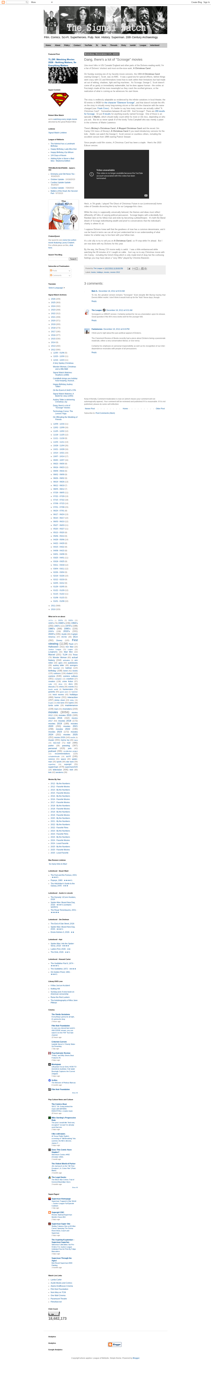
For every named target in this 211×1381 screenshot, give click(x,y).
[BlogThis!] (136, 268)
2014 (53, 342)
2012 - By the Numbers (60, 783)
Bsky (123, 45)
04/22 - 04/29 (59, 543)
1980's (51, 628)
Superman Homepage (61, 1199)
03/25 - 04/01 (59, 558)
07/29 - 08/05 (59, 493)
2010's (66, 631)
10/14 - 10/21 (59, 453)
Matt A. (95, 291)
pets (70, 748)
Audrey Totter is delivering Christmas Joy (64, 401)
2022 (53, 313)
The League (97, 310)
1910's (60, 620)
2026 (53, 299)
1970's (68, 626)
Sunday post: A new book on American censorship (62, 993)
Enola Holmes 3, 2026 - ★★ (62, 932)
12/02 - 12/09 (59, 427)
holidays (100, 272)
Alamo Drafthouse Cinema (62, 1286)
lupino (71, 703)
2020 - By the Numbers (60, 818)
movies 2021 (70, 726)
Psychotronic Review (61, 1053)
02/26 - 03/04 (59, 572)
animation (66, 660)
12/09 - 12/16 (59, 424)
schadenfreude (54, 756)
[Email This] (133, 268)
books (93, 272)
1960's (57, 626)
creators (51, 681)
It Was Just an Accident (60, 985)
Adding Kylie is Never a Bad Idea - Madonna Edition (62, 159)
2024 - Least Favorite (59, 843)
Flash (71, 644)
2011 (53, 606)
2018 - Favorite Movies (60, 809)
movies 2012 (115, 272)
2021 (53, 317)
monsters (67, 709)
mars (56, 709)
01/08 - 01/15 (59, 598)
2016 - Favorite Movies (60, 799)
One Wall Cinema (58, 1295)
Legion (70, 649)
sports (59, 762)
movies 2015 (65, 715)
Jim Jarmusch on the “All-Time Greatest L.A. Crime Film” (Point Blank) (64, 1168)
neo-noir (56, 743)
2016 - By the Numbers (60, 796)
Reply (94, 301)
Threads (113, 45)
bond (65, 671)
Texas (75, 655)
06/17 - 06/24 (59, 514)
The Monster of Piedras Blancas (64, 1083)
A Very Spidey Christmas (63, 363)
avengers (74, 665)
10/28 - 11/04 (59, 446)
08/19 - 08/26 (59, 482)
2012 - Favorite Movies (60, 787)
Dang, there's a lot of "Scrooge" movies (61, 406)
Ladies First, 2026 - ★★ (61, 949)
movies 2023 (55, 731)
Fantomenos (97, 329)
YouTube (88, 45)
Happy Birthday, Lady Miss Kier (64, 149)
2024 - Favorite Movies (60, 840)
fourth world (53, 689)
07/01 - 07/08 (59, 507)
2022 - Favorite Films (59, 828)
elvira (61, 687)
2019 (53, 324)
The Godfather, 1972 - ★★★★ (63, 969)
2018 (53, 328)
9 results (107, 114)
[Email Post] (129, 268)
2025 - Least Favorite (59, 853)
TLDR (65, 655)
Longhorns (52, 652)
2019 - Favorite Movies (60, 815)
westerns (59, 772)
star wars (70, 762)
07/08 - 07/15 (59, 503)
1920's (70, 620)
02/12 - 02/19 (59, 579)
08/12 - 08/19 (59, 485)
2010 (53, 609)
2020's (51, 634)
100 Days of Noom (58, 155)
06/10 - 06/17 (59, 518)
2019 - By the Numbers (60, 812)
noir (69, 742)
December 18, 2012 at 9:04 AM (112, 291)
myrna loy (65, 740)
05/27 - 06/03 (59, 525)
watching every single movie (65, 119)
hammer (75, 692)
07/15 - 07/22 (59, 500)
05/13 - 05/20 (59, 532)
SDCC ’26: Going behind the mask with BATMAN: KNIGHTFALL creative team (62, 1109)
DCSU (64, 637)
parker (51, 746)
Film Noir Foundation (61, 1026)
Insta (104, 45)
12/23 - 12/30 (59, 356)
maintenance (71, 705)
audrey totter (58, 665)
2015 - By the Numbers (60, 790)
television (57, 769)
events (71, 687)
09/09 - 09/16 (59, 471)
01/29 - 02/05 (59, 587)
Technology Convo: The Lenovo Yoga (63, 412)
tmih (71, 770)
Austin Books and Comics (61, 1283)
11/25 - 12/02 (59, 431)
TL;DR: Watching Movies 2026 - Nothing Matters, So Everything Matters (62, 62)
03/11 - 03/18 (59, 565)
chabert (69, 673)
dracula (51, 687)
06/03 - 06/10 (59, 521)
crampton (58, 679)
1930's (51, 623)
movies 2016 (55, 718)
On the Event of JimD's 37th (64, 390)
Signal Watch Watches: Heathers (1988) (62, 374)
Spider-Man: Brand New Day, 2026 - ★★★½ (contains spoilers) (63, 904)
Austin (64, 634)
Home (48, 45)
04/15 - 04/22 (59, 547)
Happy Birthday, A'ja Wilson (62, 152)
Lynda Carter (56, 1280)
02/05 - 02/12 (59, 583)
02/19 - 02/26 (59, 576)
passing (66, 745)
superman (53, 767)
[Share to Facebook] (142, 268)
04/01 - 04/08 (59, 554)
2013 (53, 346)
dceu (60, 684)
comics (51, 676)
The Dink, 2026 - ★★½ (60, 952)
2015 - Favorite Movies (60, 793)
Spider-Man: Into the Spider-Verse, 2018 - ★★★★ (62, 945)
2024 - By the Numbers (60, 837)
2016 (53, 335)
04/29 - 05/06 (59, 540)
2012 (53, 350)
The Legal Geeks (59, 1177)
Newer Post (90, 409)
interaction (73, 697)
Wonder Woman (60, 657)
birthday (52, 670)
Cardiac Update (57, 188)
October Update (57, 179)
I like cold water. (58, 1134)
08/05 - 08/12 (59, 489)
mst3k (72, 737)
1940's (61, 623)
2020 (53, 321)
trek (49, 772)
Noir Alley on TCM (58, 1292)
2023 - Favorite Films (59, 834)
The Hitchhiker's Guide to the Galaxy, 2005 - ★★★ (63, 885)
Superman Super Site (61, 1224)
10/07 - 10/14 (59, 456)
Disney (59, 640)
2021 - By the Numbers (60, 821)
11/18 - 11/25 (59, 435)
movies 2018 (64, 720)
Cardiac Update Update (61, 182)
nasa (76, 740)
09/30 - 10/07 (59, 460)
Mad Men (68, 652)
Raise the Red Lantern (60, 997)
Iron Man (70, 647)
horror (58, 697)
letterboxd (154, 45)
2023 (53, 310)
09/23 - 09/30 (59, 464)
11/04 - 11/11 (59, 442)
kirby (72, 700)
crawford (70, 679)
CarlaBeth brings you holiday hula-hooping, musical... (65, 379)
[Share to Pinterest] (145, 268)
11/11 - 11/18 (59, 438)
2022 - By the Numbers (60, 824)
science (51, 759)
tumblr (133, 45)
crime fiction (67, 681)
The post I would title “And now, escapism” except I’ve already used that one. (63, 1125)
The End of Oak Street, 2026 (62, 924)
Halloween (53, 646)
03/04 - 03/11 (59, 569)
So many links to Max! (57, 864)
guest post (64, 692)
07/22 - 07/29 (59, 496)
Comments (56, 275)
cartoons (57, 673)
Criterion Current (59, 1042)
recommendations (62, 754)
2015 (53, 339)
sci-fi (68, 756)
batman (68, 668)
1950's (74, 623)
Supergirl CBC (58, 1212)
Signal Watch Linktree (57, 133)
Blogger (136, 1358)
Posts (54, 271)
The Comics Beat (59, 1104)
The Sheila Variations (61, 1014)
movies (106, 272)
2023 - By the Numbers (60, 831)
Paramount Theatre (59, 1299)
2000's (51, 631)
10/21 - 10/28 (59, 449)
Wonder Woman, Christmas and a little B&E (64, 368)
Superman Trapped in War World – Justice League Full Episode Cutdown (64, 1203)
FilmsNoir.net (56, 1302)
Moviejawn (56, 1064)
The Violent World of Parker (64, 1164)
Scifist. (55, 1080)
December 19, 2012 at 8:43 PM (116, 329)
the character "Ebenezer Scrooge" (119, 102)
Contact (77, 45)
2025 (53, 302)
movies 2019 (55, 723)
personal (52, 748)
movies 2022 (63, 729)
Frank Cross (102, 108)
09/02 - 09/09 (59, 474)
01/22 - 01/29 (59, 590)
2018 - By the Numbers (60, 806)
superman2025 (71, 767)
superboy (51, 764)
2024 (53, 306)
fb (97, 45)
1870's (50, 620)
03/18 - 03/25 (59, 561)
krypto (50, 703)
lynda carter (53, 705)
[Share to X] (139, 268)
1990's (67, 628)
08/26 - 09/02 (59, 478)
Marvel (51, 654)
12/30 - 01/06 (59, 353)
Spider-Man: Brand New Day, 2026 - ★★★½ (63, 928)
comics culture (70, 676)
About (57, 45)
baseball (56, 668)
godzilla (51, 692)
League (143, 45)
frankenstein (68, 689)
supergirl (68, 764)
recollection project (70, 751)
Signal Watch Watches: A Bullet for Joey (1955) (63, 395)
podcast (52, 751)
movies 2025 (70, 734)
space (63, 759)
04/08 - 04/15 (59, 551)
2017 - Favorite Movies (60, 802)
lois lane (60, 703)
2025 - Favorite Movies (60, 850)
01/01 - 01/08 (59, 601)
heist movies (58, 695)
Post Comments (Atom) (105, 413)
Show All (75, 1093)
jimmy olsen (60, 700)
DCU (75, 637)
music (51, 740)
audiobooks (73, 663)
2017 (53, 332)
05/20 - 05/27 (59, 529)
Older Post (160, 409)
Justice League (54, 649)
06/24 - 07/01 (59, 511)
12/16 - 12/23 (59, 360)
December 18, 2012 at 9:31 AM (119, 310)
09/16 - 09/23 (59, 467)
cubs (50, 684)
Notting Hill (55, 989)
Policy (67, 45)
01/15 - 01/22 (59, 594)
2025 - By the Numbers (60, 847)
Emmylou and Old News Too (62, 174)
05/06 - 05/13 (59, 536)
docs (71, 684)
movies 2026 (59, 737)
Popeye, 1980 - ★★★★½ (61, 880)
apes (60, 663)
